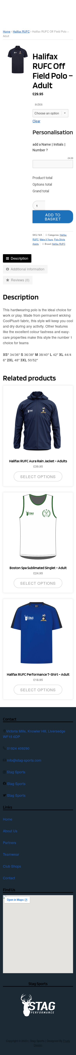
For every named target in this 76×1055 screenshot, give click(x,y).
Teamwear (11, 854)
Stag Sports (16, 771)
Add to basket (53, 216)
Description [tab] (19, 258)
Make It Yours (46, 239)
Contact (9, 877)
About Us (10, 830)
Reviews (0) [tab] (19, 279)
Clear (36, 121)
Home (6, 31)
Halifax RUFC (21, 31)
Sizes (39, 104)
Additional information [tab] (27, 268)
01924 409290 (18, 748)
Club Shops (12, 866)
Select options (38, 476)
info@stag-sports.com (24, 760)
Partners (9, 842)
